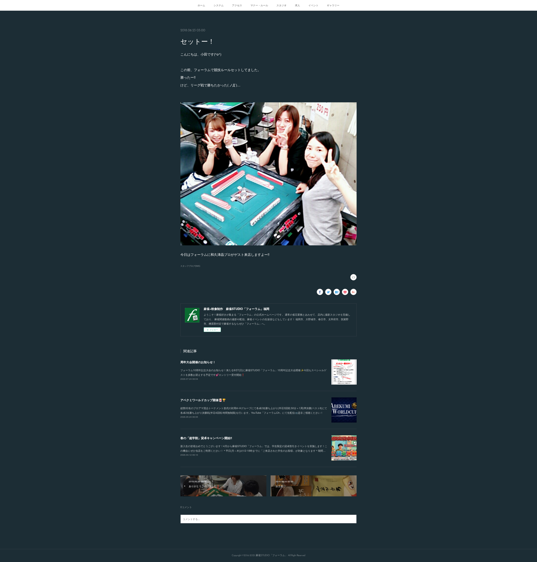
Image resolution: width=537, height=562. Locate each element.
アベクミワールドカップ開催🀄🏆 (203, 400)
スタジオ (281, 5)
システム (219, 5)
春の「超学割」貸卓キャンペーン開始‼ (206, 438)
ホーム (201, 5)
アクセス (237, 5)
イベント (313, 5)
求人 (297, 5)
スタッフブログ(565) (190, 265)
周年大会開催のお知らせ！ (198, 362)
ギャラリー (333, 5)
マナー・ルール (259, 5)
